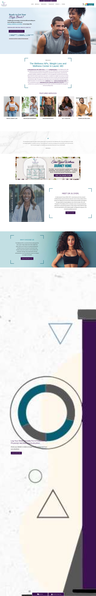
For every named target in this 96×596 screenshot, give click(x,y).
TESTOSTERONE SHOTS (48, 118)
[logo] (4, 3)
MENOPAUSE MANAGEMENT (29, 118)
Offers (63, 4)
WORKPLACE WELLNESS (84, 118)
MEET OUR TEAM (70, 212)
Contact (57, 4)
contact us (47, 80)
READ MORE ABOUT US (27, 258)
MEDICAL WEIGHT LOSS (11, 118)
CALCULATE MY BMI (16, 453)
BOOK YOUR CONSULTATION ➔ (16, 31)
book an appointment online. (60, 80)
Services (37, 4)
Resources (43, 4)
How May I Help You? (57, 594)
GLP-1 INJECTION (66, 118)
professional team (53, 69)
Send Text (41, 594)
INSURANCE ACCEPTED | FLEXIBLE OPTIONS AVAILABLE (18, 38)
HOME (32, 4)
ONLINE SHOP (51, 4)
